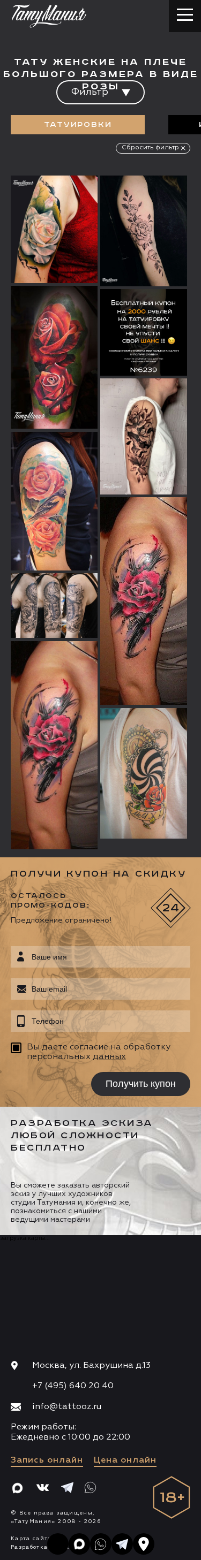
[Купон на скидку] (143, 332)
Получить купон (141, 1083)
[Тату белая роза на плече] (54, 230)
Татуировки (78, 124)
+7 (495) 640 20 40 (73, 1386)
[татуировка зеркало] (143, 773)
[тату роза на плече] (143, 601)
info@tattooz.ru (66, 1407)
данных (109, 1057)
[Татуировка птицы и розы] (54, 501)
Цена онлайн (125, 1460)
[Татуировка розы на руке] (143, 231)
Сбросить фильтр (150, 147)
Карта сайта (31, 1538)
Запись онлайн (47, 1460)
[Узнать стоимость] (68, 199)
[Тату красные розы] (54, 357)
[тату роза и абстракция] (54, 745)
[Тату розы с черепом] (143, 436)
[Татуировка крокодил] (54, 605)
